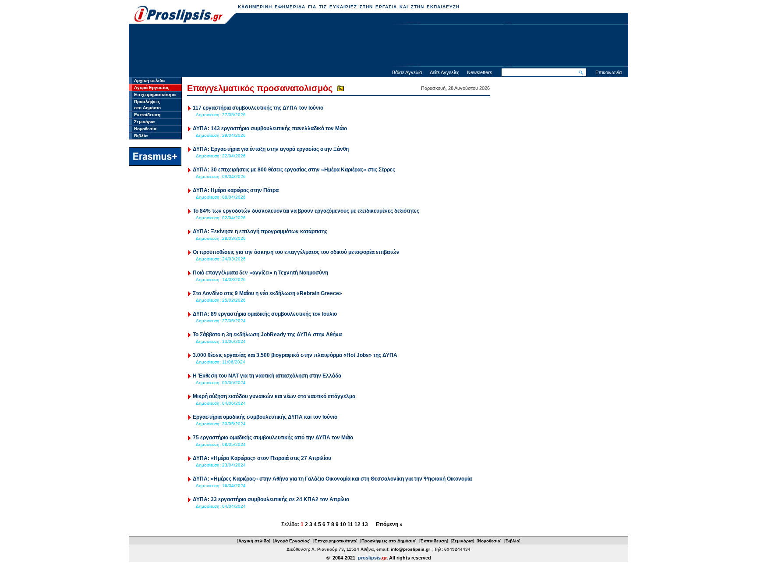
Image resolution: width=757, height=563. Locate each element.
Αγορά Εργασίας (151, 87)
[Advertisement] (378, 46)
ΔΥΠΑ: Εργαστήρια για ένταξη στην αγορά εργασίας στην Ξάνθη (271, 149)
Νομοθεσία (145, 128)
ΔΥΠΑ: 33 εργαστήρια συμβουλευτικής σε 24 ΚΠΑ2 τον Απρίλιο (271, 499)
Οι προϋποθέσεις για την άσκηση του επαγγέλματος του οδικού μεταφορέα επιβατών (296, 252)
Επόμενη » (389, 524)
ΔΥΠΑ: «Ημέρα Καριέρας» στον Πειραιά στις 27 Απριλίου (262, 458)
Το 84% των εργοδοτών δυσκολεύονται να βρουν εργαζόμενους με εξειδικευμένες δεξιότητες (306, 211)
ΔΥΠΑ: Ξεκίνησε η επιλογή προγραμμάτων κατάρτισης (260, 231)
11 (350, 524)
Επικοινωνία (608, 72)
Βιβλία (141, 135)
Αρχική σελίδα (149, 80)
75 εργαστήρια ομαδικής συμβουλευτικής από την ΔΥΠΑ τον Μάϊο (273, 438)
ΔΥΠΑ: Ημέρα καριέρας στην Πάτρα (236, 190)
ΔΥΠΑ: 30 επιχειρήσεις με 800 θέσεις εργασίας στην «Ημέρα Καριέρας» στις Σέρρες (294, 170)
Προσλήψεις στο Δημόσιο (388, 540)
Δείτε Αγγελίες (444, 72)
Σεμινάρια (144, 121)
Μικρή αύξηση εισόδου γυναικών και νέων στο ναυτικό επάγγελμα (274, 396)
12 (357, 524)
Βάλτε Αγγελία (407, 72)
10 (343, 524)
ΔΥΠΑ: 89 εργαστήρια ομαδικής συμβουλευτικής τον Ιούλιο (265, 314)
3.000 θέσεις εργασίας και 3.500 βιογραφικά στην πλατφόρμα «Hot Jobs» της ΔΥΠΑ (295, 355)
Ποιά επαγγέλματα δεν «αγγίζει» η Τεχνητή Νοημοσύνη (260, 273)
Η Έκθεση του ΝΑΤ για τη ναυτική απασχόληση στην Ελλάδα (267, 376)
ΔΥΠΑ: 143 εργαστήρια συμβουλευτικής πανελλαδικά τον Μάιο (270, 128)
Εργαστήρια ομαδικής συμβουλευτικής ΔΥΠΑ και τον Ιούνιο (265, 417)
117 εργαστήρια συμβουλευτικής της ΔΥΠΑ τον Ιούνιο (258, 108)
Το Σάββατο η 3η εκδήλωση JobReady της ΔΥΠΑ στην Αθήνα (267, 334)
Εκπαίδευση (147, 114)
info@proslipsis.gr (410, 549)
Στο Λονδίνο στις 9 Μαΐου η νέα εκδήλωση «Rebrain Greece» (267, 293)
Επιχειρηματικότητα (155, 94)
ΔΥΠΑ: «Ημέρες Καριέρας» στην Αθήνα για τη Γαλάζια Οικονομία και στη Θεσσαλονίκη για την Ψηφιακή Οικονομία (332, 479)
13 (365, 524)
